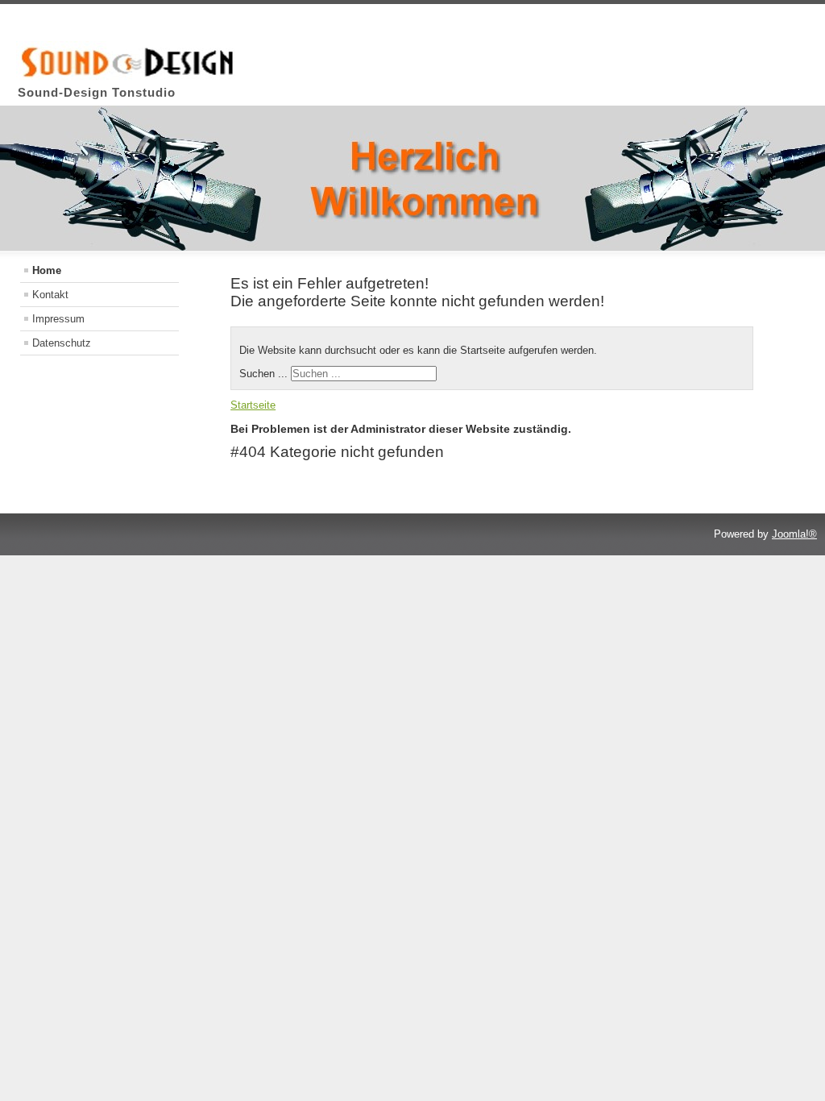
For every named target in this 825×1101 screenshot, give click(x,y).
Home (46, 270)
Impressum (58, 319)
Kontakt (50, 295)
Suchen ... (263, 374)
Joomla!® (794, 534)
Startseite (253, 405)
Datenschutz (61, 343)
